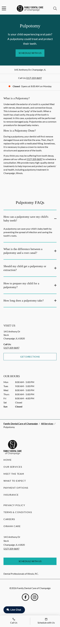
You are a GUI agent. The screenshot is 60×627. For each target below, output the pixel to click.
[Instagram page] (34, 597)
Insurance (11, 494)
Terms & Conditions (17, 512)
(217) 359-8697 (34, 78)
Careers (9, 519)
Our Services (12, 466)
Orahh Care (12, 526)
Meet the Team (13, 473)
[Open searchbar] (55, 8)
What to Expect (14, 480)
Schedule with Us (30, 53)
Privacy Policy (14, 505)
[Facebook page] (25, 597)
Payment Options (15, 487)
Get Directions (30, 356)
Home (7, 459)
